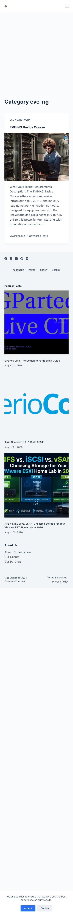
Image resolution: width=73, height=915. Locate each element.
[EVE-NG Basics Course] (36, 157)
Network (24, 119)
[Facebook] (5, 258)
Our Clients (11, 557)
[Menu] (67, 6)
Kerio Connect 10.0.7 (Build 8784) (24, 442)
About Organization (17, 552)
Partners (18, 270)
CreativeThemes (14, 581)
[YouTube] (27, 258)
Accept (28, 908)
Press (32, 270)
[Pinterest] (21, 258)
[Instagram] (16, 258)
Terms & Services (57, 577)
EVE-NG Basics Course (27, 127)
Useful (56, 270)
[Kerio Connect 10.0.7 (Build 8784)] (36, 404)
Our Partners (12, 561)
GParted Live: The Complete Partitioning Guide (32, 360)
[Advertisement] (36, 50)
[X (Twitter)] (11, 258)
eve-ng (14, 119)
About (43, 270)
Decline (45, 908)
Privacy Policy (60, 581)
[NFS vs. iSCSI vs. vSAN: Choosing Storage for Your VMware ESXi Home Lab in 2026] (36, 485)
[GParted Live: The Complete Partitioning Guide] (36, 322)
